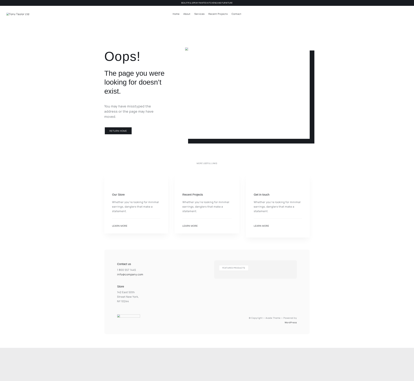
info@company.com (130, 274)
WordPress (291, 322)
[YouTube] (218, 317)
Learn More (119, 225)
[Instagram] (196, 317)
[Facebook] (203, 317)
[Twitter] (210, 317)
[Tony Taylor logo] (17, 14)
